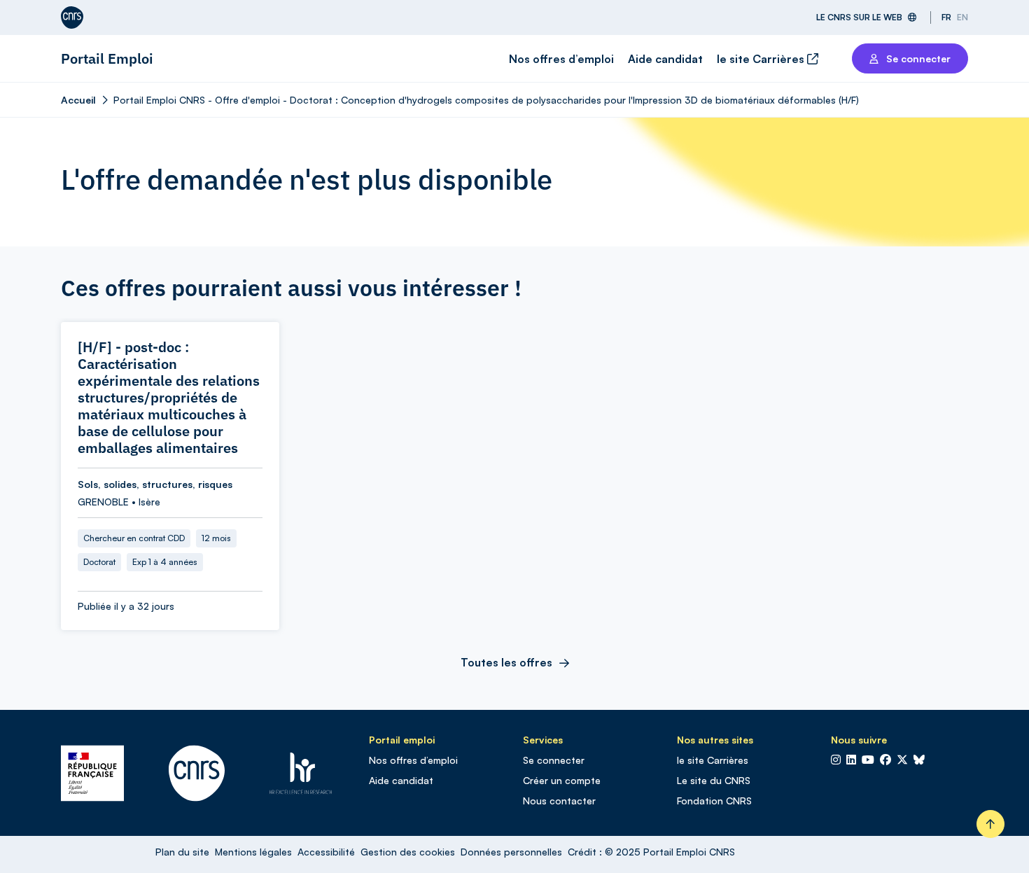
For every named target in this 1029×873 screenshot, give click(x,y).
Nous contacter (559, 800)
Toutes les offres (506, 662)
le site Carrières (762, 59)
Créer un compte (562, 780)
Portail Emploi (107, 58)
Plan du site (182, 852)
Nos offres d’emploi (561, 59)
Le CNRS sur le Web (859, 17)
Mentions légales (253, 852)
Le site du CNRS (713, 780)
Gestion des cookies (407, 852)
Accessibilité (326, 852)
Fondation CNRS (714, 800)
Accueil (78, 100)
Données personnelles (511, 852)
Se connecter (553, 760)
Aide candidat (665, 59)
